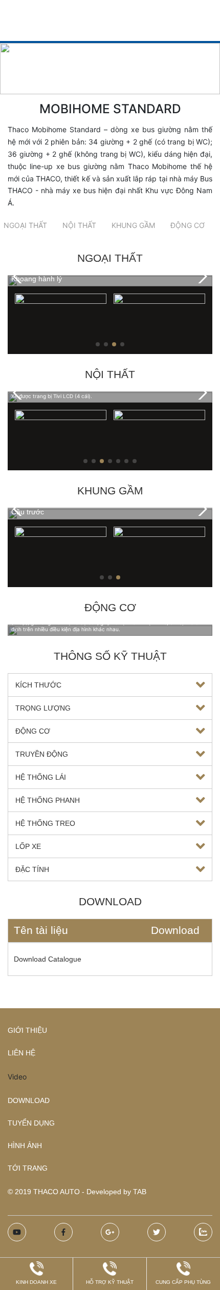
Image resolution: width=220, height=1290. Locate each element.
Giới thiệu (27, 1030)
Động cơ (187, 225)
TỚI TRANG (28, 1168)
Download (29, 1100)
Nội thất (79, 225)
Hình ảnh (25, 1145)
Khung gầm (133, 225)
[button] (200, 276)
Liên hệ (21, 1053)
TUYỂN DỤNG (31, 1123)
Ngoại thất (25, 225)
